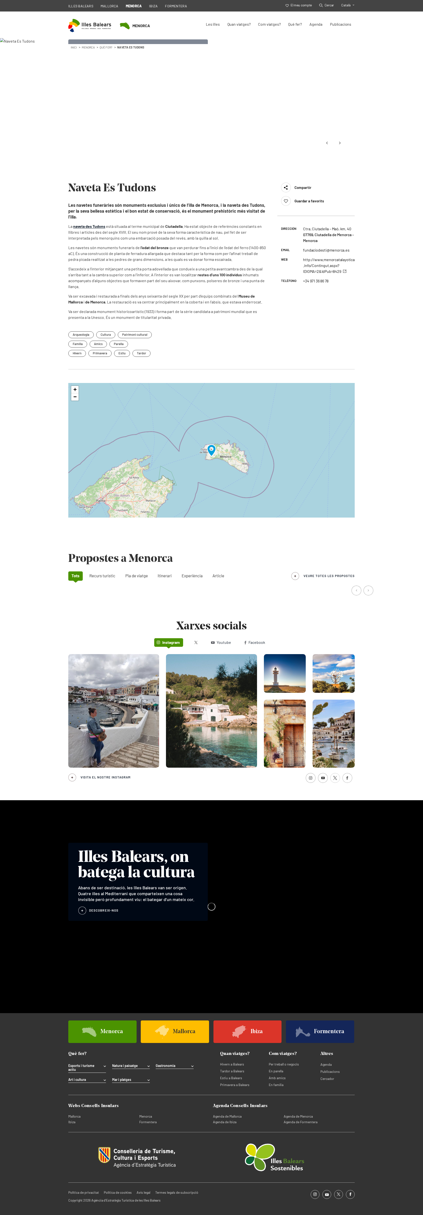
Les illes (213, 24)
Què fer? (295, 24)
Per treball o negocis (284, 1064)
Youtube (224, 642)
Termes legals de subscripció (176, 1192)
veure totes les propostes (329, 576)
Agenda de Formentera (300, 1122)
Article (218, 575)
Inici (74, 47)
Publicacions (340, 24)
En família (276, 1085)
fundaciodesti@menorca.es (326, 250)
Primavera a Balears (234, 1085)
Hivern (77, 353)
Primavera (100, 353)
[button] (211, 450)
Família (78, 344)
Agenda (315, 24)
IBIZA (153, 6)
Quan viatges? (239, 24)
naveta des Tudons (89, 226)
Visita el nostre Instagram (105, 777)
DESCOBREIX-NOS (103, 910)
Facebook (256, 642)
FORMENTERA (176, 6)
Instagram (171, 642)
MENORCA (134, 6)
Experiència (192, 575)
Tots (75, 575)
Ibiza (71, 1122)
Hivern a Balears (232, 1064)
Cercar (329, 5)
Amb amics (277, 1078)
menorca (88, 47)
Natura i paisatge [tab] (125, 1066)
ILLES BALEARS (80, 6)
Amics (98, 344)
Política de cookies (118, 1192)
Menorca (145, 1116)
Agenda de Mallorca (227, 1116)
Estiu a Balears (231, 1078)
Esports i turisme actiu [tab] (81, 1068)
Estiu (122, 353)
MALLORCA (109, 6)
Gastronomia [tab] (165, 1066)
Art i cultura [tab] (77, 1080)
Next (339, 143)
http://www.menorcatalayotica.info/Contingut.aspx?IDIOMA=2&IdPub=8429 (328, 265)
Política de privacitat (83, 1192)
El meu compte (301, 5)
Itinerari (165, 575)
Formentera (148, 1122)
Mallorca (74, 1116)
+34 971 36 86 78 (316, 280)
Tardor (141, 353)
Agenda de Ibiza (224, 1122)
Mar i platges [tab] (121, 1080)
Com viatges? (269, 24)
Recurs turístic (102, 575)
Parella (119, 344)
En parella (276, 1071)
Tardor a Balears (232, 1071)
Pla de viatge (136, 575)
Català (346, 5)
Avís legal (143, 1192)
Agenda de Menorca (298, 1116)
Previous (327, 143)
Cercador (327, 1078)
